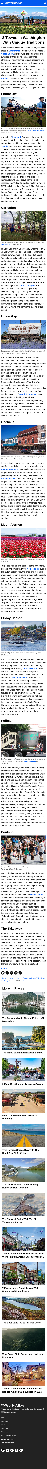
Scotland (16, 137)
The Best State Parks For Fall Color (21, 1322)
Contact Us (5, 1421)
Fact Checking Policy (8, 1435)
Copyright (4, 1428)
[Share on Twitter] (11, 973)
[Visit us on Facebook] (7, 1450)
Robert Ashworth (29, 761)
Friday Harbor (30, 668)
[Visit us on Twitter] (12, 1450)
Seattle (4, 146)
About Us (4, 1432)
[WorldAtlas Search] (45, 3)
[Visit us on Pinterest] (16, 1450)
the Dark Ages (28, 285)
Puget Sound (36, 895)
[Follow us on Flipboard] (3, 1450)
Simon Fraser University (35, 130)
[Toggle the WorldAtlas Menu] (2, 3)
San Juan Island (19, 678)
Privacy (3, 1425)
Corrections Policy (7, 1439)
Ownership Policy (7, 1443)
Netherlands (33, 569)
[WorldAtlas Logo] (14, 3)
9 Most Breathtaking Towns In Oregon (22, 1084)
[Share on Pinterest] (16, 973)
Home (3, 1418)
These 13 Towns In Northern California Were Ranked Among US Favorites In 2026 (23, 1256)
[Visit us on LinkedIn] (21, 1450)
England (5, 78)
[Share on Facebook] (7, 973)
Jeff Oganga (5, 981)
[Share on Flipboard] (3, 973)
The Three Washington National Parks (22, 1052)
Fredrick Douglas (27, 394)
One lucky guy (6, 244)
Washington (15, 51)
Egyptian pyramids (10, 469)
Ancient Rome (8, 478)
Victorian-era (7, 54)
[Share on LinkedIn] (20, 973)
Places (25, 981)
